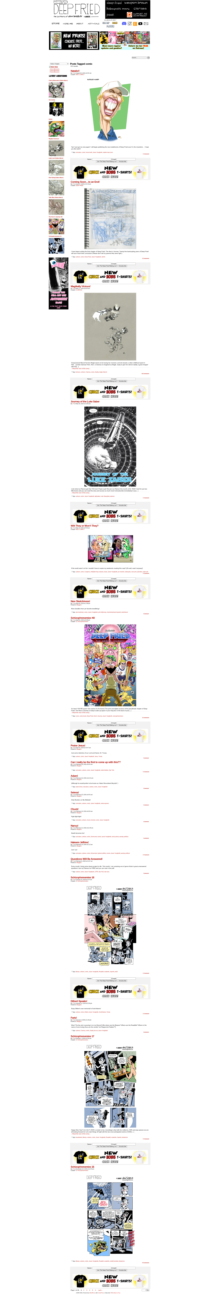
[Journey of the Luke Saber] (110, 486)
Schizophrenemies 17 (82, 1036)
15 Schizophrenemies (82, 621)
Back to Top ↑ (117, 1292)
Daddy (97, 372)
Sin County (52, 100)
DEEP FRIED (79, 185)
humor (99, 836)
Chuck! (74, 809)
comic (83, 152)
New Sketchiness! (80, 601)
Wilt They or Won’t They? (84, 525)
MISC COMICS (80, 74)
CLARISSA (79, 290)
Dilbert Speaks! (79, 1001)
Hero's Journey (98, 716)
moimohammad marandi (114, 612)
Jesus (96, 756)
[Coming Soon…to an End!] (110, 248)
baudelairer (79, 1137)
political (126, 836)
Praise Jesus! (78, 745)
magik (101, 372)
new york (134, 572)
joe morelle (121, 572)
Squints (112, 971)
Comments (145, 258)
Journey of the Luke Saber (85, 401)
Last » (100, 1290)
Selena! (75, 792)
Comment (146, 154)
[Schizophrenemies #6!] (110, 706)
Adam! (74, 775)
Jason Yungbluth (97, 152)
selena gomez (105, 803)
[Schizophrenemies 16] (110, 1257)
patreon (112, 496)
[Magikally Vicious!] (110, 360)
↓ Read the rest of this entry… (81, 368)
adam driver (79, 787)
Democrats (94, 836)
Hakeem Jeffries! (80, 842)
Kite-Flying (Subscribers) (56, 177)
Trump (100, 756)
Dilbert (86, 1012)
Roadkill (101, 971)
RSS (56, 67)
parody (121, 836)
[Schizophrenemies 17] (110, 1127)
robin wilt (145, 572)
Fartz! (74, 1017)
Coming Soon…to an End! (85, 181)
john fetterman (102, 612)
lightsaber (97, 496)
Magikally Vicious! (80, 286)
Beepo (77, 971)
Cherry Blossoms (54, 69)
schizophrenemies (118, 716)
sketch (103, 257)
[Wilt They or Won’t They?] (110, 565)
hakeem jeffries (102, 853)
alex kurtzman (80, 612)
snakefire (106, 971)
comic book (83, 716)
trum (111, 152)
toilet (116, 971)
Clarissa (88, 372)
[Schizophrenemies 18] (110, 968)
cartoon (78, 257)
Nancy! (74, 825)
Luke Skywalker (105, 496)
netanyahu (128, 572)
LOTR (96, 871)
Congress (87, 572)
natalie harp (106, 152)
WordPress (92, 1292)
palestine (139, 572)
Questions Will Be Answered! (87, 859)
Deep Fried (88, 257)
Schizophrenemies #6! (83, 617)
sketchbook (124, 612)
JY (73, 73)
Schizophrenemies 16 (82, 1166)
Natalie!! (75, 70)
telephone (125, 1137)
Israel (105, 572)
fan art (96, 1030)
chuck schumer (91, 820)
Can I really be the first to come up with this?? (96, 762)
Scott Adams (102, 1012)
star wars (106, 871)
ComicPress (101, 1292)
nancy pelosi (115, 836)
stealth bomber (114, 1261)
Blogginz (79, 605)
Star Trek (111, 770)
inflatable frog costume (97, 572)
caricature (78, 152)
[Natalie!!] (110, 144)
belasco (78, 372)
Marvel (105, 372)
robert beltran (104, 770)
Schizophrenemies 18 (82, 877)
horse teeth (89, 152)
